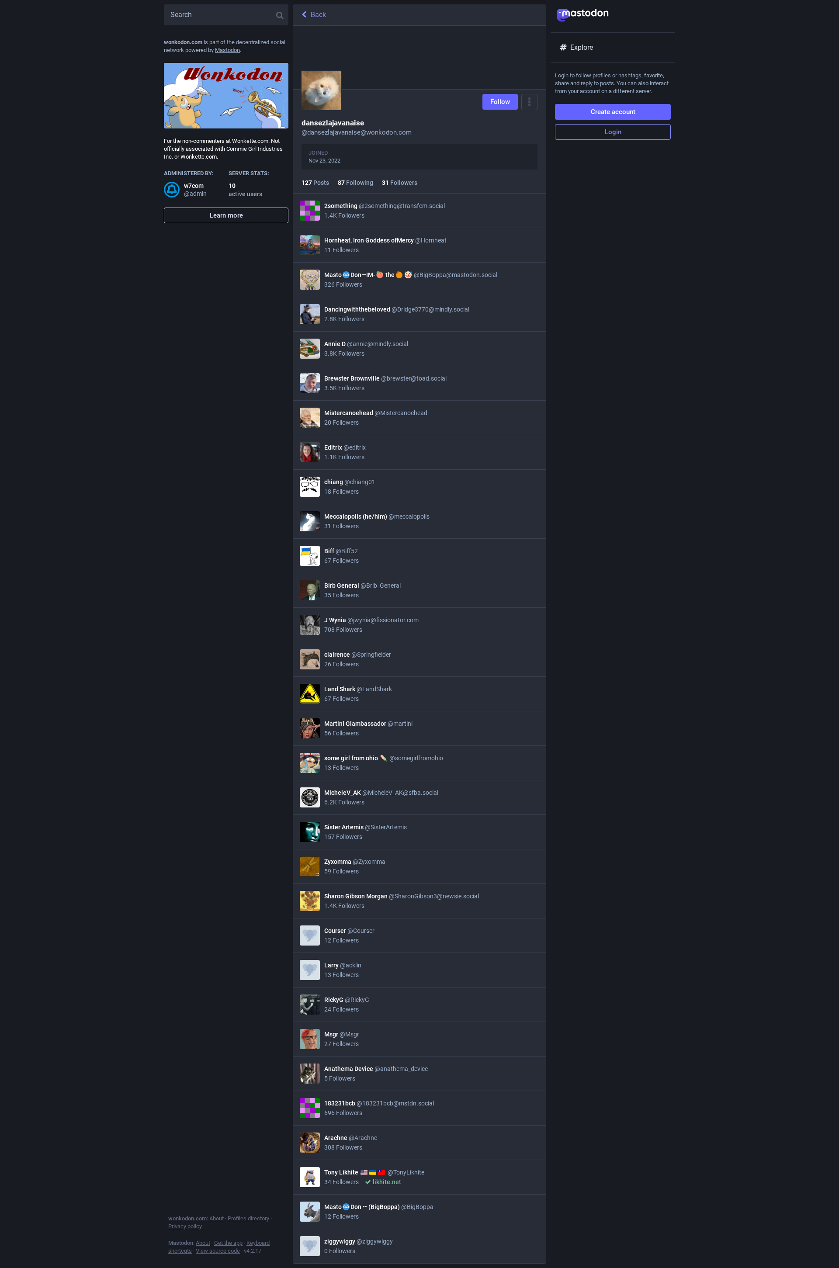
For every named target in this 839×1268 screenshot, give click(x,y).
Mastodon (227, 50)
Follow (500, 102)
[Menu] (529, 102)
